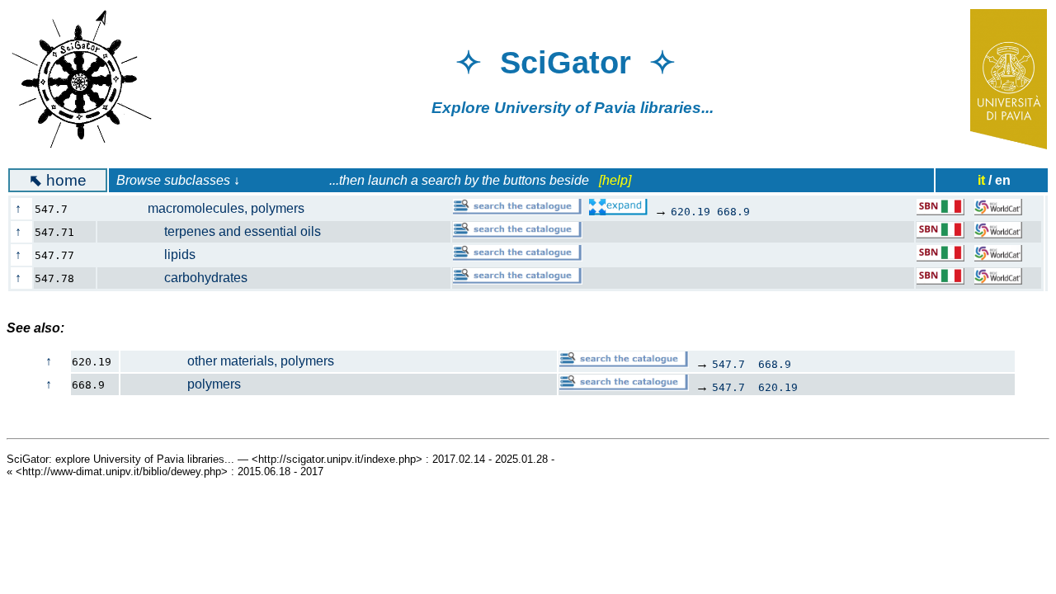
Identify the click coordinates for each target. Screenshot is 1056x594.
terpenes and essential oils (217, 231)
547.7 (728, 364)
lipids (155, 255)
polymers (181, 384)
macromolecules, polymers (209, 208)
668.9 (733, 211)
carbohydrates (181, 278)
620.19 (690, 211)
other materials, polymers (227, 361)
